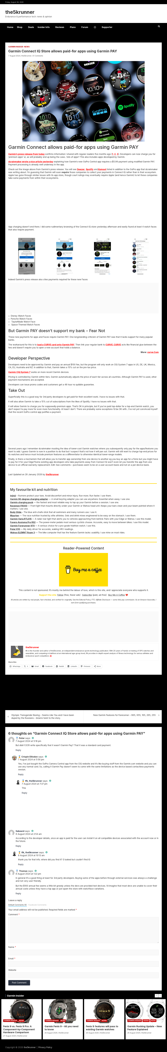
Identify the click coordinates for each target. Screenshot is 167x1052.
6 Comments (38, 56)
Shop (19, 27)
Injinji (13, 495)
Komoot (102, 169)
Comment (14, 914)
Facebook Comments (37, 905)
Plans (73, 27)
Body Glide (16, 512)
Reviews (59, 27)
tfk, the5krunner (33, 781)
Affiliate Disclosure (103, 600)
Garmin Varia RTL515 (21, 519)
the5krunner (19, 12)
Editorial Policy (85, 600)
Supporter (107, 27)
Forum (84, 27)
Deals (31, 27)
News (27, 47)
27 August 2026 (9, 1036)
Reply (18, 750)
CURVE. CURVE (113, 344)
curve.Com (153, 352)
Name (12, 947)
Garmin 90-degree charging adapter (29, 499)
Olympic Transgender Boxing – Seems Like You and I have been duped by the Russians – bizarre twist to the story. (42, 716)
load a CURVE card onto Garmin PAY (55, 344)
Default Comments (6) (17, 905)
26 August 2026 (51, 1033)
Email (11, 958)
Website (12, 970)
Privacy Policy (45, 1047)
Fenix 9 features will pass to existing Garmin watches (102, 1028)
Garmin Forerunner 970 (22, 526)
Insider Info (44, 27)
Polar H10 (15, 529)
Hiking (146, 1020)
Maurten (14, 515)
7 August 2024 (14, 56)
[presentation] (156, 995)
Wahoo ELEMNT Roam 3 (22, 532)
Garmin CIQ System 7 (19, 372)
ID (51, 656)
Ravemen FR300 (18, 506)
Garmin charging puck (21, 502)
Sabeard (20, 831)
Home (10, 27)
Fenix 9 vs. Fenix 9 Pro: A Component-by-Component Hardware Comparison (19, 1029)
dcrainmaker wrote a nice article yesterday (30, 161)
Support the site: (48, 595)
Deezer (81, 169)
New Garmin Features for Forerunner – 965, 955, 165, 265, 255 (124, 715)
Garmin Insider (15, 47)
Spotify (89, 169)
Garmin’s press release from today (26, 154)
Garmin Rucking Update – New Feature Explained (144, 1028)
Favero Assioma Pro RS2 (23, 522)
